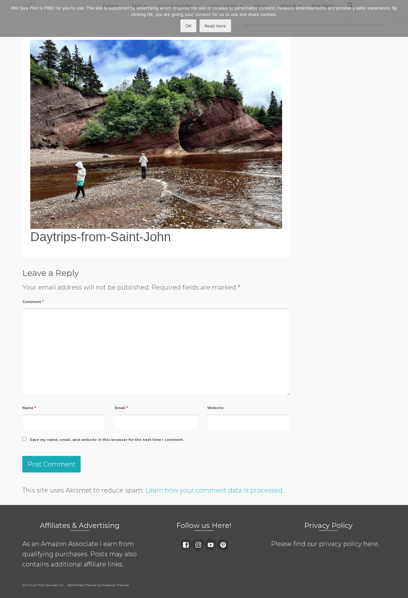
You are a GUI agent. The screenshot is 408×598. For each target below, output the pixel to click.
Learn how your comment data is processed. (214, 490)
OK (188, 25)
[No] (400, 18)
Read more (215, 25)
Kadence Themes (115, 585)
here (370, 544)
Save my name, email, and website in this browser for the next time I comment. (107, 439)
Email (121, 408)
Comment (33, 301)
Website (215, 408)
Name (29, 408)
